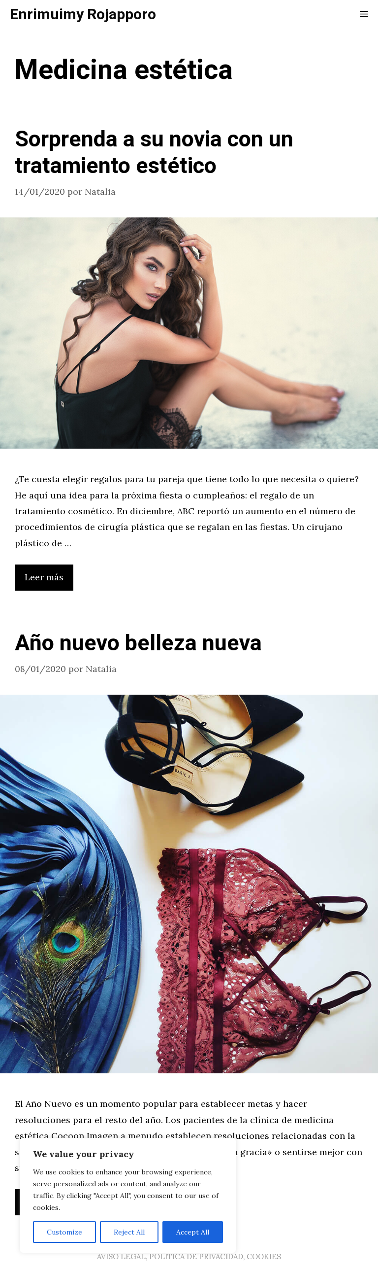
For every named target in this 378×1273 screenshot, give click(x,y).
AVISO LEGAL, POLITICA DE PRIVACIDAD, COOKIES (189, 1256)
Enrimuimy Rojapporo (83, 15)
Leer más (44, 577)
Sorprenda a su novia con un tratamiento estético (154, 152)
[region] (128, 1195)
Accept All (192, 1232)
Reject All (129, 1232)
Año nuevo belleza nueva (138, 643)
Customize (64, 1232)
